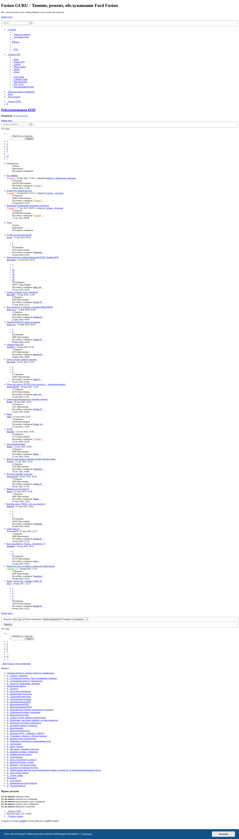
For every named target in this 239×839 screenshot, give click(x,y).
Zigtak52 (11, 347)
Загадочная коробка (16, 444)
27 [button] (8, 156)
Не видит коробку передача (20, 474)
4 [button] (7, 149)
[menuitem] (21, 34)
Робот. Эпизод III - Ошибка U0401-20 (24, 581)
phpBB (22, 821)
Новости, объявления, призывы (61, 178)
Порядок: (67, 619)
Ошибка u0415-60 (15, 344)
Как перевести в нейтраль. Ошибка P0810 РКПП (30, 307)
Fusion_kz (37, 424)
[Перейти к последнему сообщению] (43, 185)
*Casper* (11, 178)
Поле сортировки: (34, 619)
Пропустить (6, 17)
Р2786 (9, 429)
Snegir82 (11, 546)
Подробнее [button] (86, 834)
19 (13, 277)
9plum (9, 402)
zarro (35, 561)
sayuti (9, 237)
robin (9, 417)
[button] (7, 133)
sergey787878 (13, 387)
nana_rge (37, 287)
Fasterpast (37, 252)
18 (13, 275)
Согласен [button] (223, 834)
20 (13, 280)
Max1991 (11, 295)
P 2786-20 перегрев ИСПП (19, 235)
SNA (9, 583)
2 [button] (7, 144)
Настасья (11, 362)
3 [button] (7, 146)
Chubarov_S (12, 568)
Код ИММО (12, 175)
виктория (11, 260)
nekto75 (36, 379)
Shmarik (10, 432)
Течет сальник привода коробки (22, 359)
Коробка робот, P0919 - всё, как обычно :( (26, 504)
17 (13, 272)
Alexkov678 (12, 476)
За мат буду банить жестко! (19, 190)
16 (13, 270)
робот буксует (13, 529)
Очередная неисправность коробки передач (27, 399)
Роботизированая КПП (18, 110)
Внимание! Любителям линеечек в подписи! (28, 205)
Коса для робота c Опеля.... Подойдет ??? (26, 544)
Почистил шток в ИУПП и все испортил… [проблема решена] (36, 384)
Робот (9, 414)
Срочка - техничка (54, 193)
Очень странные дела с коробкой (22, 292)
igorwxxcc (11, 309)
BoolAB (10, 506)
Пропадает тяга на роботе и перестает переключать (31, 566)
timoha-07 (37, 302)
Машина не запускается (18, 489)
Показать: (8, 619)
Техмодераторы (20, 116)
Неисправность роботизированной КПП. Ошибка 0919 (33, 257)
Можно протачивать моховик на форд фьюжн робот (31, 459)
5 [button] (7, 151)
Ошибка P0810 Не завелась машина (23, 322)
